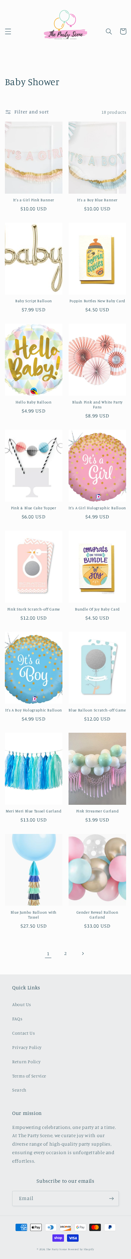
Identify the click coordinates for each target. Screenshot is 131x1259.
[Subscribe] (111, 1198)
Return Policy (26, 1061)
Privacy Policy (27, 1047)
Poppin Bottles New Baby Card (97, 301)
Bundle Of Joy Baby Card (97, 609)
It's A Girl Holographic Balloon (97, 508)
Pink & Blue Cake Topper (33, 508)
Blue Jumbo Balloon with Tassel (34, 914)
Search (19, 1089)
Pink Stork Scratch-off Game (33, 609)
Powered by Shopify (81, 1249)
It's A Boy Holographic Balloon (33, 710)
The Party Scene (57, 1249)
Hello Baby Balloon (33, 402)
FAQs (17, 1018)
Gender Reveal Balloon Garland (97, 914)
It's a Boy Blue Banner (97, 200)
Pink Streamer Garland (97, 811)
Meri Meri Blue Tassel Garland (33, 811)
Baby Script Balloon (33, 301)
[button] (8, 31)
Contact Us (23, 1033)
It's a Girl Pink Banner (34, 200)
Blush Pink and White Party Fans (97, 404)
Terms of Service (29, 1075)
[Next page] (83, 953)
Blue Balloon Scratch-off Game (97, 710)
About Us (21, 1004)
